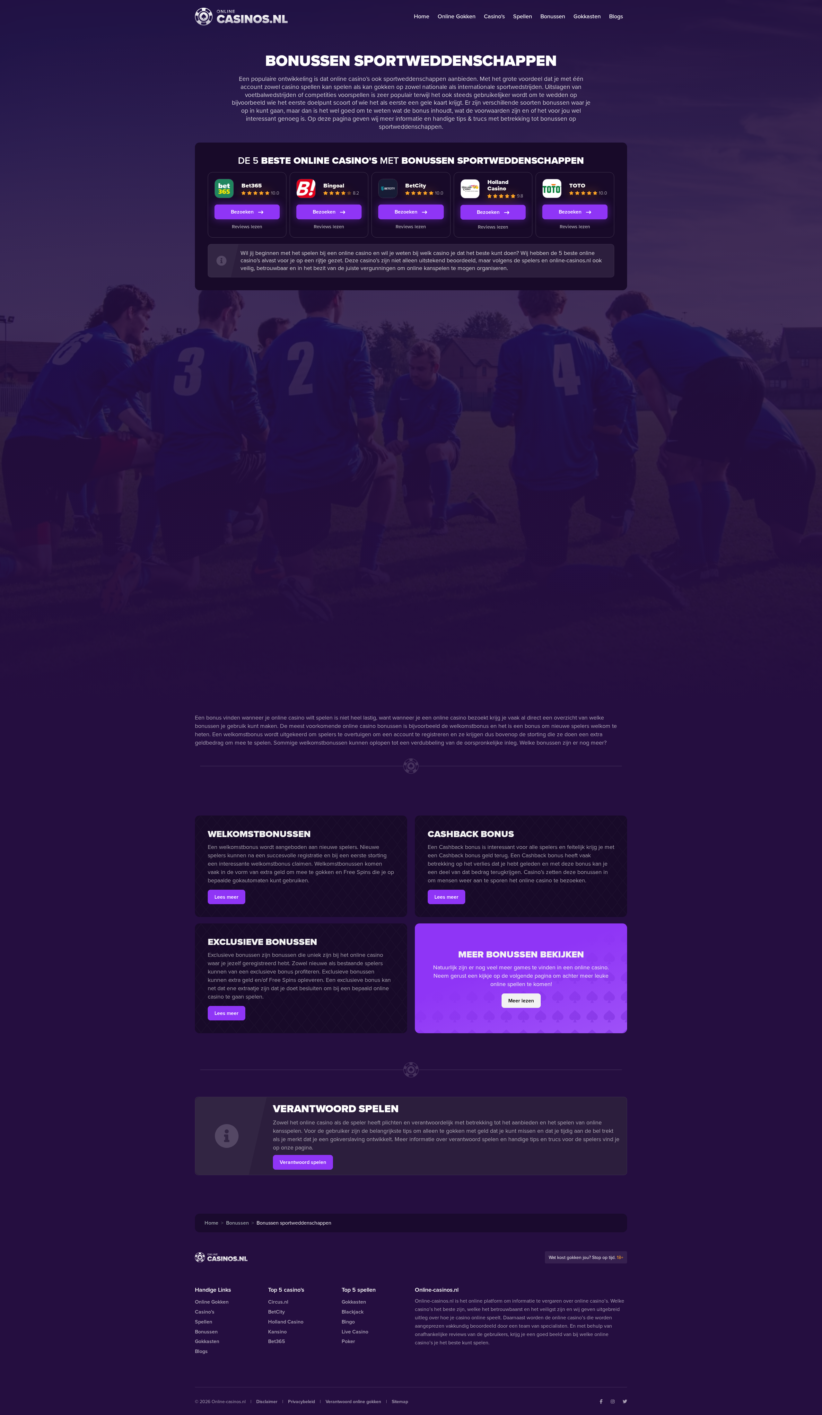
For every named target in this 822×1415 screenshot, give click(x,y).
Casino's (494, 16)
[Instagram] (613, 1401)
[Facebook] (601, 1401)
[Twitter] (625, 1401)
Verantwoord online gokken (353, 1401)
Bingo (348, 1321)
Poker (348, 1341)
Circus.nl (278, 1302)
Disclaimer (266, 1401)
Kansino (277, 1331)
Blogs (616, 16)
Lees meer (226, 897)
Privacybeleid (301, 1401)
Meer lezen (521, 1000)
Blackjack (352, 1311)
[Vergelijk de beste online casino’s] (241, 16)
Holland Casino (285, 1321)
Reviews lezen (247, 226)
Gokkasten (587, 16)
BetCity (276, 1311)
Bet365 (276, 1341)
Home (421, 16)
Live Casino (355, 1331)
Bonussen (552, 16)
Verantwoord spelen (303, 1162)
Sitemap (400, 1401)
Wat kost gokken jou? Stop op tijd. (586, 1257)
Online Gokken (457, 16)
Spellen (522, 16)
